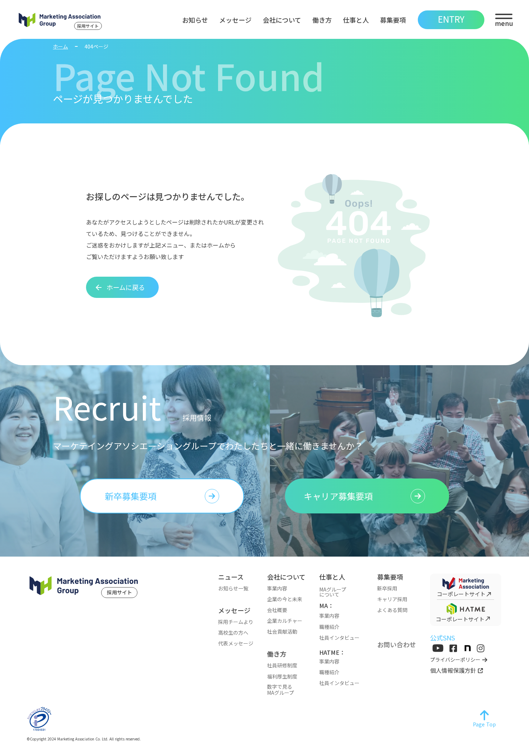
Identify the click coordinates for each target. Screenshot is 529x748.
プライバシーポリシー (455, 659)
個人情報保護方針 (453, 670)
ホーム (60, 46)
